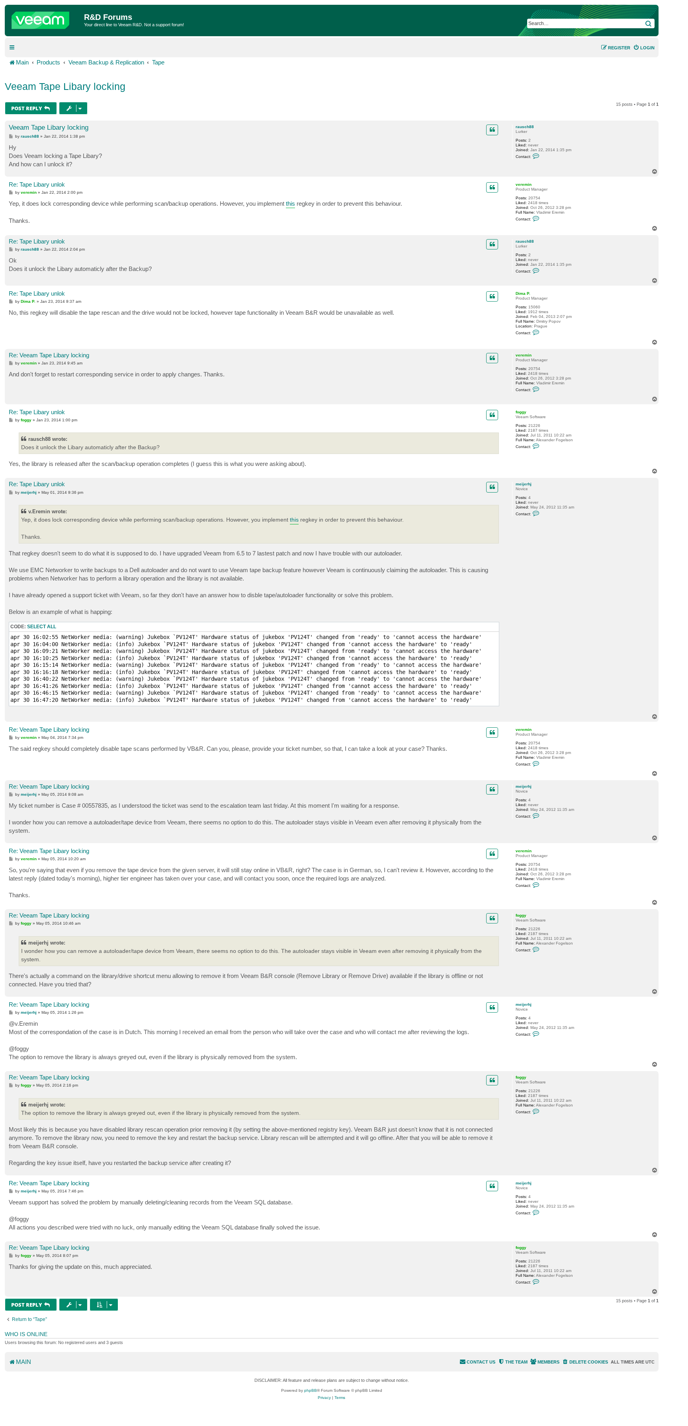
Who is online (26, 1334)
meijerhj (524, 484)
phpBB (310, 1390)
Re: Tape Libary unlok (37, 184)
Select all (41, 626)
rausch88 (525, 127)
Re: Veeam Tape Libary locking (49, 355)
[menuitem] (644, 48)
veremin (524, 184)
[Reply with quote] (492, 130)
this (290, 203)
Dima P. (523, 293)
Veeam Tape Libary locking (65, 86)
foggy (521, 412)
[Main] (45, 18)
